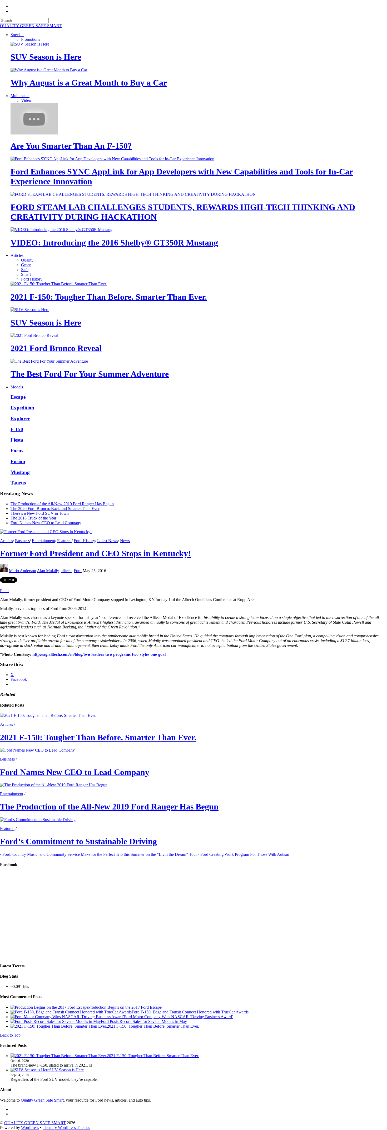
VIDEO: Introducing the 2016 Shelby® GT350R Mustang (114, 242)
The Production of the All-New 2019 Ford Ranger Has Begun (62, 504)
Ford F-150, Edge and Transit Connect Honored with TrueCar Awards (190, 1012)
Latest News (107, 540)
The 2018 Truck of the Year (33, 518)
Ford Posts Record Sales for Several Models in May (144, 1021)
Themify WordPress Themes (66, 1127)
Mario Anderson (22, 570)
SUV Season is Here (46, 57)
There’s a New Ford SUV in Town (40, 513)
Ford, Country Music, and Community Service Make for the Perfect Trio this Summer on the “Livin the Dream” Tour (98, 854)
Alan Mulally (48, 570)
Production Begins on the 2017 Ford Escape (125, 1007)
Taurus (18, 483)
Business (22, 540)
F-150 (17, 429)
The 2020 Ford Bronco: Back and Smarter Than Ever (55, 508)
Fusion (18, 461)
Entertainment (43, 540)
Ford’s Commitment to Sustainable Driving (78, 841)
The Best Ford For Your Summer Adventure (90, 374)
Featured (64, 540)
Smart (26, 274)
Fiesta (17, 440)
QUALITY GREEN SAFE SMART (35, 1123)
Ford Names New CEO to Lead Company (46, 523)
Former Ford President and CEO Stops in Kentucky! (95, 553)
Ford (78, 570)
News (125, 540)
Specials (17, 34)
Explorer (20, 418)
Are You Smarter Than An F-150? (71, 146)
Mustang (20, 472)
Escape (18, 397)
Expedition (22, 408)
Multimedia (20, 95)
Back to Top (10, 1035)
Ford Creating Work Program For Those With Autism (243, 854)
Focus (17, 450)
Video (26, 100)
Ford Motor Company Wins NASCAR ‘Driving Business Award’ (178, 1016)
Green (26, 265)
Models (17, 387)
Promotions (30, 39)
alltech (66, 570)
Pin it (4, 590)
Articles (17, 255)
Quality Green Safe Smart (42, 1100)
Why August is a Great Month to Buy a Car (89, 82)
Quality (27, 260)
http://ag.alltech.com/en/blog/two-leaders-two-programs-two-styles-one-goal (99, 654)
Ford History (31, 279)
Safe (24, 269)
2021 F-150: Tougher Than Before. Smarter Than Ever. (109, 297)
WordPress (30, 1127)
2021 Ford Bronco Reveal (56, 348)
